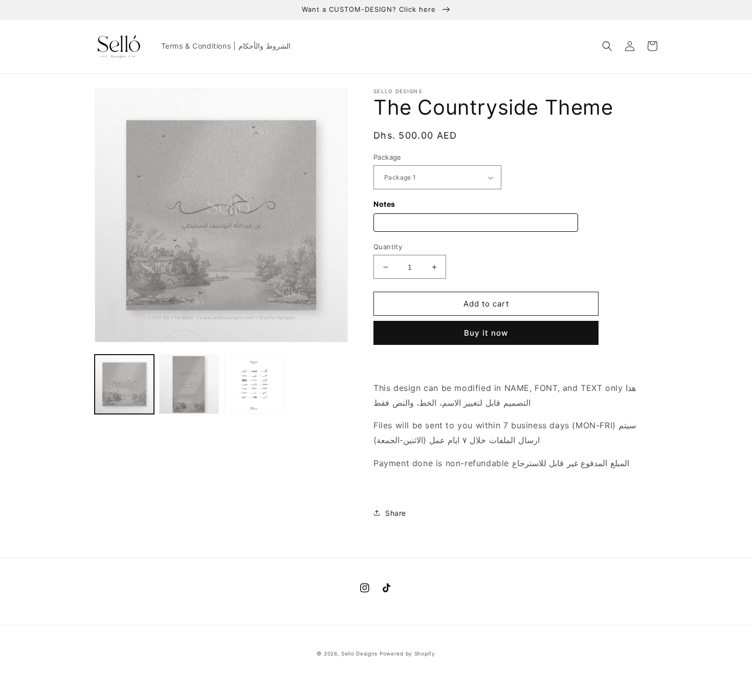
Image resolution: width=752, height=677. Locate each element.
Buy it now (486, 333)
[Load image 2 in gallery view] (188, 384)
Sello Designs (359, 653)
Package (387, 157)
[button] (607, 46)
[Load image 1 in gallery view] (124, 384)
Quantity (387, 247)
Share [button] (395, 513)
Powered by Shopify (407, 653)
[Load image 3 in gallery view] (253, 384)
